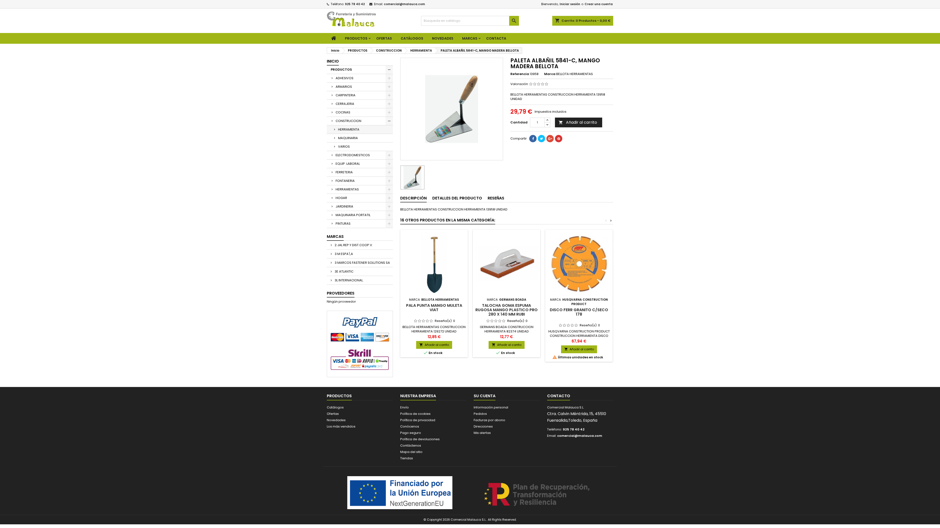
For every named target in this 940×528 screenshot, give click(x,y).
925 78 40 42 (355, 4)
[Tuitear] (541, 138)
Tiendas (406, 458)
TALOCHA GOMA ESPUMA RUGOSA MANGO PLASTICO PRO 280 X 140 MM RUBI (506, 310)
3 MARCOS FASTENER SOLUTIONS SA (362, 262)
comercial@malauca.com (404, 4)
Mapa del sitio (411, 452)
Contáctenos (410, 445)
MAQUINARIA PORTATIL (353, 215)
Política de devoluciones (420, 439)
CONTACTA (496, 38)
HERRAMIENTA (348, 129)
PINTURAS (343, 223)
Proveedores (340, 293)
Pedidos (480, 413)
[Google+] (550, 138)
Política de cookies (415, 413)
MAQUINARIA (348, 138)
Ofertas (333, 413)
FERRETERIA (344, 172)
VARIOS (344, 146)
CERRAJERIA (345, 103)
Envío (404, 407)
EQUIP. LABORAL (348, 163)
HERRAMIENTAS (347, 189)
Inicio (333, 61)
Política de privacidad (417, 420)
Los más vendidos (341, 426)
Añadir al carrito (578, 122)
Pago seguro (410, 432)
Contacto (558, 396)
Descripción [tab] (413, 198)
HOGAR (341, 198)
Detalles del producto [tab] (457, 198)
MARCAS (469, 38)
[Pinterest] (558, 138)
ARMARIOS (344, 86)
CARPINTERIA (345, 95)
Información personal (491, 407)
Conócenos (409, 426)
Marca (549, 74)
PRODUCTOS (356, 38)
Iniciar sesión (570, 4)
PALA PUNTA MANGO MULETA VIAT (434, 308)
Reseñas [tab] (496, 198)
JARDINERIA (344, 206)
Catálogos (412, 38)
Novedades (336, 420)
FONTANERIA (345, 180)
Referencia (519, 74)
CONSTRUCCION (348, 121)
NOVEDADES (442, 38)
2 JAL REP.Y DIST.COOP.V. (353, 245)
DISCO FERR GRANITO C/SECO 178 (579, 312)
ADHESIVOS (344, 78)
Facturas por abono (489, 420)
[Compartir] (533, 138)
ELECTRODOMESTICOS (353, 155)
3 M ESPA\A (343, 254)
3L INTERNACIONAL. (349, 280)
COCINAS (343, 112)
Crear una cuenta (599, 4)
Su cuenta (484, 396)
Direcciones (483, 426)
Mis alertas (482, 432)
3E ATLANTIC (343, 271)
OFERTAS (384, 38)
